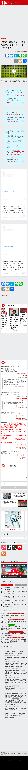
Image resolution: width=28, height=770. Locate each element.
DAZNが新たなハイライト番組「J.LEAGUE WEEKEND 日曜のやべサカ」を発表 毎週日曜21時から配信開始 (13, 628)
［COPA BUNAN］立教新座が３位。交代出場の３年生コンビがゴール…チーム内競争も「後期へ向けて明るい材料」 (16, 665)
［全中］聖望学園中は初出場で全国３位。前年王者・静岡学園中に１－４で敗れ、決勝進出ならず (15, 702)
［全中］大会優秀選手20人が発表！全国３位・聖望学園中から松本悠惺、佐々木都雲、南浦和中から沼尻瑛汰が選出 (15, 695)
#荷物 (16, 152)
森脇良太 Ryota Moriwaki (9, 273)
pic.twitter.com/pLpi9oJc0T (15, 154)
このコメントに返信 (20, 375)
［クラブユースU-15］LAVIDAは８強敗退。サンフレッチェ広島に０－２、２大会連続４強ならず (15, 715)
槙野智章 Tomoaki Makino (9, 217)
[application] (14, 571)
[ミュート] (22, 576)
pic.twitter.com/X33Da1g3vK (15, 96)
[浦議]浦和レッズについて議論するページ (10, 3)
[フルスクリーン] (25, 576)
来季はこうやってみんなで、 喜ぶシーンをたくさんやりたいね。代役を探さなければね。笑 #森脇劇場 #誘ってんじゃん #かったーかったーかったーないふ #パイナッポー (14, 210)
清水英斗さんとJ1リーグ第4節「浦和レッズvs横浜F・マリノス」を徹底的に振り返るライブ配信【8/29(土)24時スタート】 (13, 641)
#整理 (20, 152)
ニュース (3, 38)
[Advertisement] (14, 21)
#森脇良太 (17, 151)
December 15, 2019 (13, 121)
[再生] (3, 576)
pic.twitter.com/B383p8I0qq (15, 114)
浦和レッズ (5, 295)
